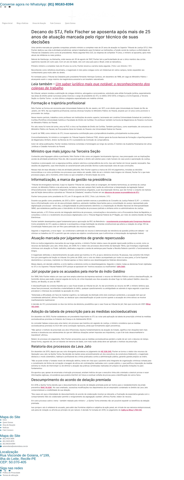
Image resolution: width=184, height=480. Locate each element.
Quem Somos (70, 23)
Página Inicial (7, 23)
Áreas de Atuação (39, 23)
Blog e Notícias (22, 23)
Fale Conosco (55, 23)
